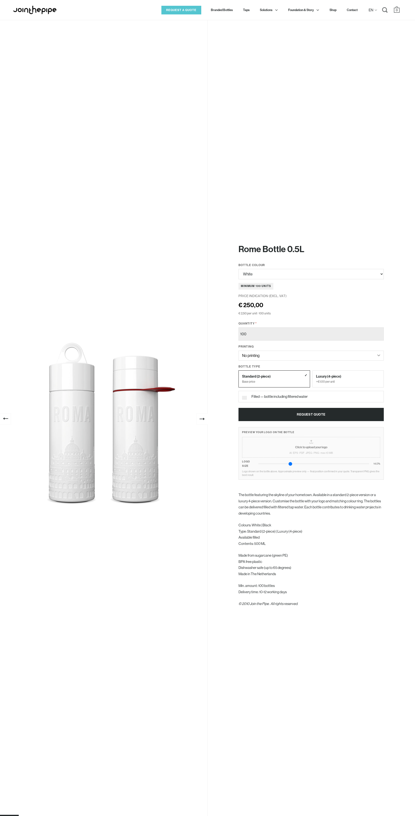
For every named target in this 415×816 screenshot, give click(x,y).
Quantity (247, 323)
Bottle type (249, 366)
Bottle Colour (251, 265)
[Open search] (385, 11)
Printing (246, 346)
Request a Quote (181, 10)
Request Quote (311, 414)
